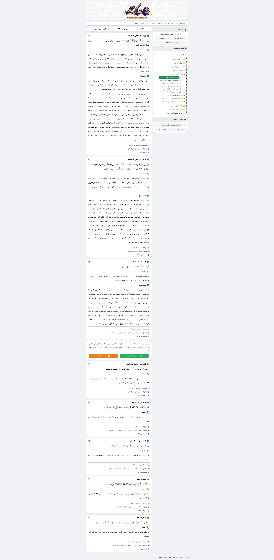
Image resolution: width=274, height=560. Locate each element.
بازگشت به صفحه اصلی (171, 43)
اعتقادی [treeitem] (176, 59)
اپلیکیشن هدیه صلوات (133, 356)
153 (139, 472)
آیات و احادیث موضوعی (170, 24)
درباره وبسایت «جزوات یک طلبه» (170, 125)
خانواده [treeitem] (175, 74)
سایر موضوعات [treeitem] (174, 113)
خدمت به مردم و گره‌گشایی (117, 430)
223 (138, 395)
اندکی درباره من (179, 130)
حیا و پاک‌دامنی (120, 507)
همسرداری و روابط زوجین (117, 333)
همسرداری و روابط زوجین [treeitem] (168, 80)
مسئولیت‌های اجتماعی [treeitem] (170, 98)
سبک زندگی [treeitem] (175, 109)
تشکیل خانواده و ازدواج (135, 149)
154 (139, 434)
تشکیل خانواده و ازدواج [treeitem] (169, 77)
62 (139, 511)
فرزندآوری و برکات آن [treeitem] (170, 83)
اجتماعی (159, 24)
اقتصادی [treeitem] (176, 106)
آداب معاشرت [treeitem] (173, 95)
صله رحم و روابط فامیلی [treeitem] (169, 92)
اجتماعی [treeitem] (176, 70)
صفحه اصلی (182, 24)
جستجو (162, 38)
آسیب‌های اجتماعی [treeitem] (171, 102)
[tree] (170, 86)
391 (139, 152)
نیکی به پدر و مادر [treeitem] (171, 89)
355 (138, 336)
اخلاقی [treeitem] (177, 67)
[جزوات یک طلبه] (137, 10)
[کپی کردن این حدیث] (89, 35)
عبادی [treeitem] (177, 63)
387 (138, 255)
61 (139, 549)
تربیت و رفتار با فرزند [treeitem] (170, 86)
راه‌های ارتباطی (162, 130)
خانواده (153, 24)
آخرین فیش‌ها (179, 38)
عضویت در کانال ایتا (102, 356)
